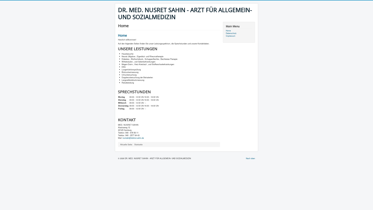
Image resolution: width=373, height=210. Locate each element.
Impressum (230, 36)
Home (122, 35)
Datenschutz (231, 33)
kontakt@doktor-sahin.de (133, 137)
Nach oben (250, 158)
